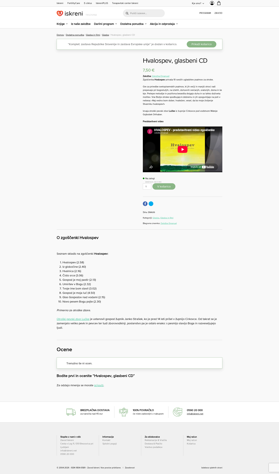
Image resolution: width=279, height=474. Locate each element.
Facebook (145, 203)
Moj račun (192, 440)
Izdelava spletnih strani (211, 467)
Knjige (61, 23)
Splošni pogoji (109, 443)
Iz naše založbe (81, 23)
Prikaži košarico (202, 44)
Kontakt (106, 440)
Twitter (151, 203)
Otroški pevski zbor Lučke (73, 318)
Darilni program (104, 23)
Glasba (105, 35)
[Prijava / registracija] (212, 4)
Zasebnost (130, 467)
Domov (60, 35)
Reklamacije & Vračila (156, 440)
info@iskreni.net (195, 413)
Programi (205, 13)
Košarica (191, 443)
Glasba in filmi (93, 35)
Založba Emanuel (160, 76)
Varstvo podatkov (153, 447)
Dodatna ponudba (132, 23)
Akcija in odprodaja (162, 23)
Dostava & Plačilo (153, 443)
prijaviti (98, 385)
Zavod (218, 13)
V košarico (164, 186)
